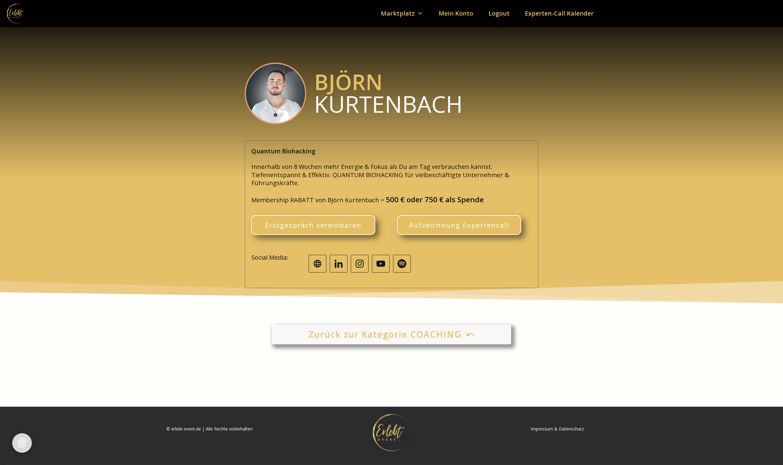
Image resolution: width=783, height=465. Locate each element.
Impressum (542, 429)
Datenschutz (571, 429)
